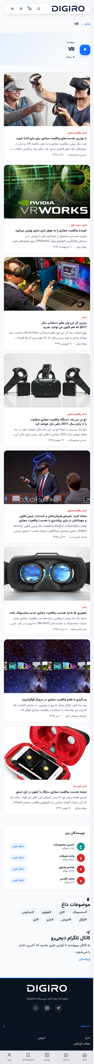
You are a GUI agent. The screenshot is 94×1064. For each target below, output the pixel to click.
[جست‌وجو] (38, 8)
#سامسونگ (80, 912)
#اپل (62, 912)
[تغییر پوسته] (21, 8)
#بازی (50, 919)
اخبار (87, 1038)
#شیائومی (28, 912)
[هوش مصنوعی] (29, 8)
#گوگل (83, 919)
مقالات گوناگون (81, 1044)
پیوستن (84, 959)
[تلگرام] (58, 1008)
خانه (87, 24)
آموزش (41, 1038)
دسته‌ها (85, 1026)
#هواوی (46, 912)
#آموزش (66, 919)
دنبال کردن (18, 846)
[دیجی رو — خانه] (68, 9)
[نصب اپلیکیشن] (36, 1008)
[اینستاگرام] (47, 1008)
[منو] (12, 8)
